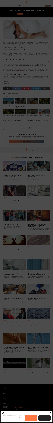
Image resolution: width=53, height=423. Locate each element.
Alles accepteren (31, 418)
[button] (50, 413)
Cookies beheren (44, 418)
